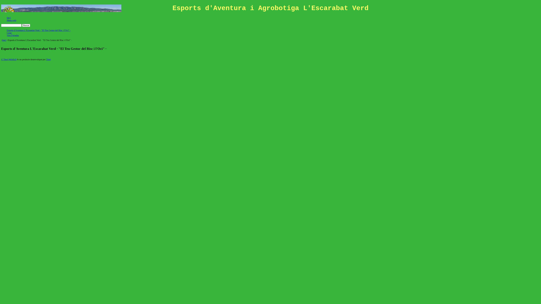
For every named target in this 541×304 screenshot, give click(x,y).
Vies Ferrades (13, 35)
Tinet (48, 59)
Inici (9, 18)
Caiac (9, 33)
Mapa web (11, 20)
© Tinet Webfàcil (8, 59)
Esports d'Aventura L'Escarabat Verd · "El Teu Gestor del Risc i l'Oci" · (39, 30)
